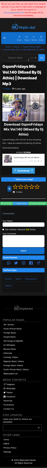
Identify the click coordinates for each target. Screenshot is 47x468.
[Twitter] (16, 263)
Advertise (7, 400)
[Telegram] (38, 263)
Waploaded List (10, 373)
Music (8, 89)
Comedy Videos (10, 357)
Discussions (31, 279)
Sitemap (7, 452)
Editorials (7, 353)
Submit (23, 251)
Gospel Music (9, 337)
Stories (8, 279)
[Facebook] (31, 263)
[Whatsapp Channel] (9, 263)
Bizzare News (9, 349)
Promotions (8, 405)
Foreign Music (9, 333)
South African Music (12, 328)
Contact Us (8, 409)
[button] (4, 38)
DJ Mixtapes (9, 345)
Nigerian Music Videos (13, 361)
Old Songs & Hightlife (13, 341)
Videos (8, 285)
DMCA (6, 443)
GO (41, 58)
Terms (6, 439)
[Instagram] (23, 263)
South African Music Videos (16, 369)
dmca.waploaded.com (14, 12)
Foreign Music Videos (13, 365)
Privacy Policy (9, 448)
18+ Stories (8, 324)
